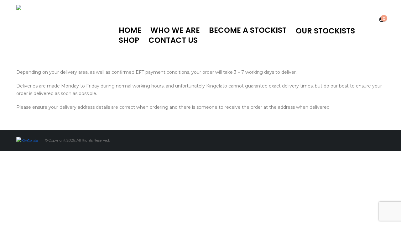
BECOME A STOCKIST (248, 30)
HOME (130, 30)
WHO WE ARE (175, 30)
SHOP (129, 40)
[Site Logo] (55, 31)
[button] (372, 19)
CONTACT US (173, 40)
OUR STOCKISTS (325, 31)
